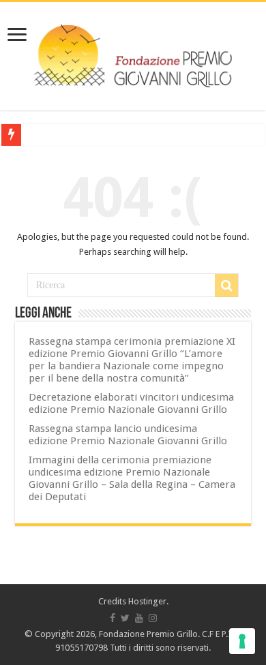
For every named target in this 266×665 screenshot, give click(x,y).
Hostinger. (148, 601)
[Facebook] (112, 618)
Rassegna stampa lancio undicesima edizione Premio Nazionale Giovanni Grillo (128, 434)
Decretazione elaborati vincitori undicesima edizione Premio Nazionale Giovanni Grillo (131, 403)
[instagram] (152, 618)
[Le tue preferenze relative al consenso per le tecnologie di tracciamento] (242, 641)
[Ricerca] (226, 285)
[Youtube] (139, 618)
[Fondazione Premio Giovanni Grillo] (133, 53)
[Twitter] (125, 618)
